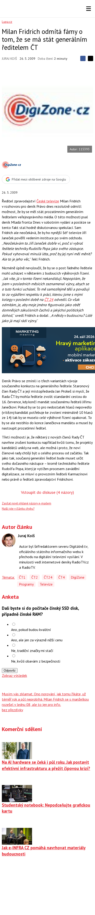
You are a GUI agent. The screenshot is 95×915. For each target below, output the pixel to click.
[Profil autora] (9, 540)
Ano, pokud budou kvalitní (31, 629)
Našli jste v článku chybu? (18, 509)
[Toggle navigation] (88, 9)
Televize (46, 584)
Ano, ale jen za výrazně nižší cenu (36, 640)
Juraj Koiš (9, 58)
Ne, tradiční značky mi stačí (32, 650)
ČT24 (48, 577)
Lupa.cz (7, 22)
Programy (26, 584)
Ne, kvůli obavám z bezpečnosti (35, 661)
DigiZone (77, 577)
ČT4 (61, 577)
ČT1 (22, 577)
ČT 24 (48, 299)
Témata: (8, 577)
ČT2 (34, 577)
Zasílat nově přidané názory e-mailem (26, 503)
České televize (47, 201)
